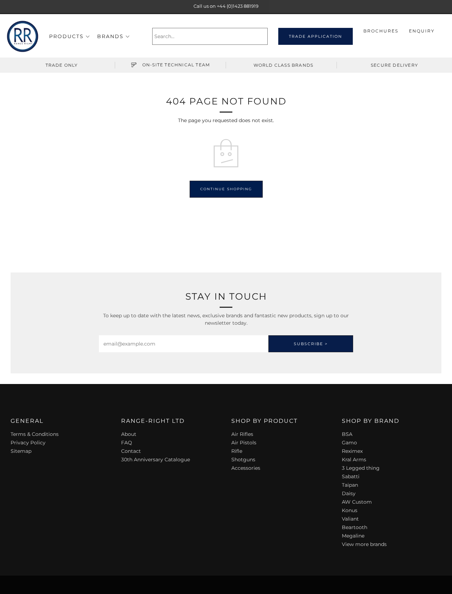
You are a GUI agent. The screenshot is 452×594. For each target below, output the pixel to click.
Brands (110, 36)
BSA (347, 434)
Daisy (349, 493)
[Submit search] (263, 36)
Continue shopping (226, 189)
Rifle (236, 451)
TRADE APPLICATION (315, 36)
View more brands (364, 544)
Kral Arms (354, 459)
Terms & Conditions (35, 434)
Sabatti (350, 476)
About (128, 434)
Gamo (349, 442)
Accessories (245, 468)
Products (66, 36)
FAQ (126, 442)
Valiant (350, 519)
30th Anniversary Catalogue (155, 459)
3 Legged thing (361, 468)
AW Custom (357, 502)
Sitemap (21, 451)
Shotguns (243, 459)
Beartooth (354, 527)
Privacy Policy (28, 442)
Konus (349, 510)
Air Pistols (243, 442)
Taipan (350, 485)
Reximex (352, 451)
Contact (131, 451)
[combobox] (210, 36)
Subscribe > (311, 343)
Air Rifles (242, 434)
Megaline (353, 536)
